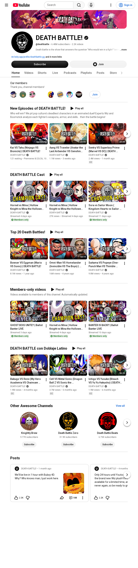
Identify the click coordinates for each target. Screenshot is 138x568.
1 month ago (45, 468)
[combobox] (59, 5)
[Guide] (6, 5)
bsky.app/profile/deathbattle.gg (29, 57)
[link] (49, 484)
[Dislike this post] (28, 498)
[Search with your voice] (91, 5)
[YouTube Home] (21, 5)
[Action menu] (82, 497)
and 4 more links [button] (53, 57)
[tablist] (69, 73)
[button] (121, 73)
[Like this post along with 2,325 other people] (16, 498)
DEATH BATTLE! (18, 155)
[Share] (62, 497)
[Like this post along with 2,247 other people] (96, 498)
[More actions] (46, 148)
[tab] (15, 73)
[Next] (127, 134)
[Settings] (111, 5)
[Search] (79, 5)
